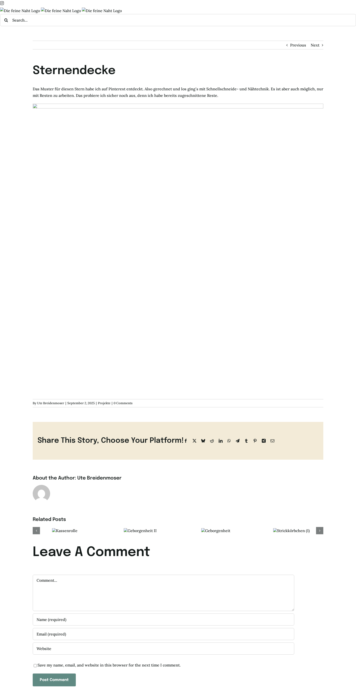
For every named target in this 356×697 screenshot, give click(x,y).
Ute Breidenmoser (50, 403)
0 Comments (123, 403)
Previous (298, 45)
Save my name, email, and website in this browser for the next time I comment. (109, 665)
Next (315, 45)
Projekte (104, 403)
